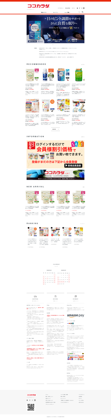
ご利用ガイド (73, 351)
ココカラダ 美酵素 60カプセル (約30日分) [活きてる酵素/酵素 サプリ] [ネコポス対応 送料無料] (32, 84)
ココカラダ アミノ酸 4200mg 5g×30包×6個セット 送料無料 (55, 240)
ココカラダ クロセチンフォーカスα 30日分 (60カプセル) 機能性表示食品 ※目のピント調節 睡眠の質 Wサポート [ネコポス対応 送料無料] (63, 85)
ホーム (47, 394)
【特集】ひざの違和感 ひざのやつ (67, 400)
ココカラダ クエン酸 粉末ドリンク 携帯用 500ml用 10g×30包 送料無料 (63, 115)
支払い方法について (49, 400)
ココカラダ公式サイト (65, 402)
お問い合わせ (81, 402)
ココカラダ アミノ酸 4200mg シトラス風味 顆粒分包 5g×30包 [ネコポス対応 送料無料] (78, 115)
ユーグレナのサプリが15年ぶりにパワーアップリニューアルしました (56, 51)
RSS (61, 396)
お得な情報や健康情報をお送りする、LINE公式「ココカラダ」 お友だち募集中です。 (60, 57)
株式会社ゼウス (74, 325)
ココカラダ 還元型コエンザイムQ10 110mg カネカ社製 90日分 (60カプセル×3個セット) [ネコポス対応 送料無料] (67, 241)
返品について (48, 398)
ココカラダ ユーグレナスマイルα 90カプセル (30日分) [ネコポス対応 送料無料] (79, 84)
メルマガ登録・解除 (64, 394)
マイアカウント (60, 8)
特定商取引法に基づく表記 (50, 402)
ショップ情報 (66, 12)
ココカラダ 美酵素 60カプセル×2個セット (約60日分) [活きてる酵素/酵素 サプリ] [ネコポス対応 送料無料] (79, 207)
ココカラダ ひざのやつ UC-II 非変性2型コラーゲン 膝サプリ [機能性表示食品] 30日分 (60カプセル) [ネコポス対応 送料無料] (32, 116)
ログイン (73, 8)
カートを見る (81, 400)
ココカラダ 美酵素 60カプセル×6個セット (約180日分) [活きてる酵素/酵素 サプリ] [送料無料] (48, 207)
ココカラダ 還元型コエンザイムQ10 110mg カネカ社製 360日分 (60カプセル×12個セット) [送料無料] (32, 241)
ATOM (64, 396)
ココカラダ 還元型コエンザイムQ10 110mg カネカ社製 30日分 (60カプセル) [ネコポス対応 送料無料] (47, 115)
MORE (54, 129)
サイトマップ (63, 398)
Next (82, 232)
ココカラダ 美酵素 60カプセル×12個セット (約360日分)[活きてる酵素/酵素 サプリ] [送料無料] (32, 207)
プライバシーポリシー (50, 404)
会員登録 (80, 396)
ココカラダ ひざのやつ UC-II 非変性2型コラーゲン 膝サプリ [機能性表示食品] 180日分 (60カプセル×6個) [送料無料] (44, 241)
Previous (28, 232)
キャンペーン (55, 12)
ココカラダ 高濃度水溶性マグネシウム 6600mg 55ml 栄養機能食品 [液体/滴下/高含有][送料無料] (47, 84)
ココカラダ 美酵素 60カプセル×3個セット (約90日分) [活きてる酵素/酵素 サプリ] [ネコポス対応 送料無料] (63, 207)
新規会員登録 (67, 8)
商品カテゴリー (44, 12)
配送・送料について (49, 396)
